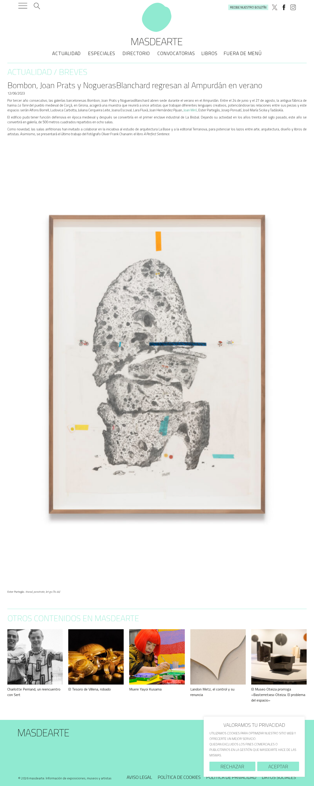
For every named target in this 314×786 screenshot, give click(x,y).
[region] (254, 746)
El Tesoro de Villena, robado (89, 689)
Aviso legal (139, 777)
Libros (209, 53)
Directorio (136, 53)
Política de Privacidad (231, 777)
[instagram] (293, 7)
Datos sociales (279, 777)
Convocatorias (176, 53)
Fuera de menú (243, 53)
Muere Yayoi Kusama (145, 689)
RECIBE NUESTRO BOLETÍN (248, 7)
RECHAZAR (232, 766)
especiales (101, 53)
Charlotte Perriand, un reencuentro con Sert (33, 691)
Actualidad (66, 53)
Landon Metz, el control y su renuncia (212, 691)
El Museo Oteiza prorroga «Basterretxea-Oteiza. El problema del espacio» (278, 694)
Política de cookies (179, 777)
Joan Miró (190, 110)
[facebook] (284, 7)
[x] (274, 7)
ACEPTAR (278, 766)
